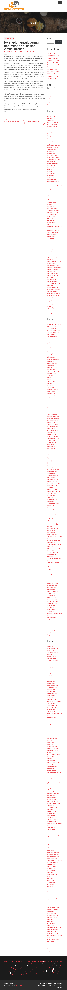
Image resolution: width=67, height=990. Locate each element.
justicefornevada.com (53, 430)
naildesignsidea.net (52, 778)
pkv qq (6, 961)
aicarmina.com (51, 672)
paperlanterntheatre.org (53, 782)
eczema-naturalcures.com (54, 754)
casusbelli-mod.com (52, 723)
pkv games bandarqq (54, 967)
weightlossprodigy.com (53, 387)
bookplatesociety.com (53, 725)
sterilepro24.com (51, 519)
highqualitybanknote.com (53, 847)
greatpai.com (50, 780)
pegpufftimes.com (52, 126)
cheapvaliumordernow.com (54, 544)
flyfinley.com (50, 365)
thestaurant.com (51, 568)
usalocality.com (51, 654)
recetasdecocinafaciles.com (54, 776)
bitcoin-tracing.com (52, 931)
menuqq (23, 971)
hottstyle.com (50, 850)
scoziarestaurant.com (53, 909)
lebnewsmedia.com (52, 727)
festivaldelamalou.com (53, 134)
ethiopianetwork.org (52, 426)
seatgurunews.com (52, 738)
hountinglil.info (51, 369)
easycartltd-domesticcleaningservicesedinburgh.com (54, 949)
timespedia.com (51, 201)
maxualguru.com (51, 393)
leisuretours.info (51, 432)
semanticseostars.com (53, 416)
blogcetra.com (51, 448)
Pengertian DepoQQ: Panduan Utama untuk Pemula (53, 65)
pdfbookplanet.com (52, 460)
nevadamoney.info (52, 254)
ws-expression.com (52, 882)
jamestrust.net (51, 191)
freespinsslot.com (51, 399)
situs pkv (49, 97)
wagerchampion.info (52, 481)
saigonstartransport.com (53, 240)
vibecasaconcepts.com (53, 503)
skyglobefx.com (51, 487)
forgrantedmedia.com (53, 142)
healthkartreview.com (52, 843)
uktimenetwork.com (52, 648)
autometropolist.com (52, 801)
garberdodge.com (51, 138)
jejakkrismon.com (51, 202)
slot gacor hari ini (11, 963)
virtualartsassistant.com (53, 540)
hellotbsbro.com (51, 434)
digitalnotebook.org (52, 391)
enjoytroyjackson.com (53, 817)
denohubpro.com (51, 466)
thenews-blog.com (52, 892)
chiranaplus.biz (51, 263)
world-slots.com (51, 357)
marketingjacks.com (52, 297)
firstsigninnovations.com (53, 136)
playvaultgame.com (52, 625)
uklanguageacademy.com (54, 330)
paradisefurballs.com (52, 401)
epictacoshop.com (52, 246)
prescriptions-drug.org (53, 157)
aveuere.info (50, 403)
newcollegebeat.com (52, 685)
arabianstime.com (52, 797)
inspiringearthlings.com (53, 854)
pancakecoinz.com (52, 363)
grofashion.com (51, 611)
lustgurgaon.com (51, 375)
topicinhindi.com (51, 328)
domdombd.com (51, 587)
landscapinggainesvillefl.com (54, 860)
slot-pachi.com (51, 397)
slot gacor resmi (28, 973)
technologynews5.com (53, 888)
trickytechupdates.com (53, 301)
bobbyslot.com (51, 379)
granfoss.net (50, 277)
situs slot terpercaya (48, 963)
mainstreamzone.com (53, 418)
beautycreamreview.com (53, 803)
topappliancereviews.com (53, 299)
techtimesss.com (51, 149)
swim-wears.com (51, 140)
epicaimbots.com (51, 819)
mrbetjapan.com (51, 216)
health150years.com (52, 155)
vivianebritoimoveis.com (53, 163)
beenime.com (50, 546)
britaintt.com (50, 943)
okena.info (50, 744)
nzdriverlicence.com (52, 874)
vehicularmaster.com (52, 660)
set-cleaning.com (51, 913)
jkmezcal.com (50, 556)
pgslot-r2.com (50, 880)
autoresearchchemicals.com (54, 309)
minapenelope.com (52, 699)
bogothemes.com (51, 707)
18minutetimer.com (52, 414)
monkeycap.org (51, 167)
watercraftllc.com (51, 786)
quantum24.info (51, 505)
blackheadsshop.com (52, 528)
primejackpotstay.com (53, 621)
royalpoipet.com (51, 566)
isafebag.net (50, 177)
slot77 (11, 975)
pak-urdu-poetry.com (52, 446)
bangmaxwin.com (51, 242)
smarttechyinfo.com (52, 389)
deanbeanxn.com (51, 352)
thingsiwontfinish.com (53, 635)
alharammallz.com (52, 792)
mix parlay (43, 969)
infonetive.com (51, 244)
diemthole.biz (50, 204)
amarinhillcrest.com (52, 171)
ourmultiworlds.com (52, 122)
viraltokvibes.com (51, 161)
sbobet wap (21, 963)
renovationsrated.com (53, 907)
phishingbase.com (52, 617)
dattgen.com (50, 809)
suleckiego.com (51, 313)
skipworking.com (51, 195)
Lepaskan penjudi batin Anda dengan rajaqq (35, 122)
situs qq (27, 963)
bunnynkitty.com (51, 234)
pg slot (32, 963)
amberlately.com (51, 668)
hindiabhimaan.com (52, 303)
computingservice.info (53, 438)
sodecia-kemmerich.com (53, 548)
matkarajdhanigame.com (53, 354)
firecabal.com (50, 831)
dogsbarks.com (51, 813)
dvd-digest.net (50, 259)
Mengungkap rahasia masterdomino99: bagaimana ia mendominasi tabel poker (14, 123)
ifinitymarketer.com (52, 597)
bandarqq (49, 99)
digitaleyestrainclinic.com (53, 289)
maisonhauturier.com (52, 862)
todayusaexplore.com (53, 652)
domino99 (11, 961)
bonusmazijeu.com (52, 576)
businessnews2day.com (53, 515)
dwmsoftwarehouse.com (53, 815)
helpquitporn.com (51, 845)
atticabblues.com (51, 799)
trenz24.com (50, 193)
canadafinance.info (52, 252)
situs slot (38, 965)
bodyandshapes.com (52, 933)
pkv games (8, 38)
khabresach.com (51, 305)
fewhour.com (50, 412)
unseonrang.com (51, 444)
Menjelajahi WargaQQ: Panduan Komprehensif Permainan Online (53, 71)
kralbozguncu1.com (52, 858)
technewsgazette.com (53, 210)
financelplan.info (51, 344)
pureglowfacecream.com (53, 212)
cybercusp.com (51, 941)
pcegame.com (51, 878)
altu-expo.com (51, 760)
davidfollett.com (51, 683)
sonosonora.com (51, 729)
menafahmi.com (51, 866)
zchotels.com (50, 884)
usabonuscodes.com (52, 896)
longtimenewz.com (52, 603)
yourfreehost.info (51, 711)
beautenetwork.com (52, 929)
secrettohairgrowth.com (53, 230)
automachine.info (51, 477)
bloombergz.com (51, 179)
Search (49, 38)
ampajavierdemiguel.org (53, 664)
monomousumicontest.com (54, 483)
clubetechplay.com (52, 585)
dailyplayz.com (51, 589)
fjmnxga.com (50, 238)
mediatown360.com (52, 287)
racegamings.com (51, 619)
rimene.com (50, 256)
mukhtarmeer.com (52, 868)
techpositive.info (51, 442)
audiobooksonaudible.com (54, 927)
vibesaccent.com (51, 662)
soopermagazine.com (53, 902)
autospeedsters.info (52, 479)
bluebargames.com (52, 132)
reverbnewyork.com (52, 687)
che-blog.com (50, 361)
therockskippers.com (52, 275)
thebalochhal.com (51, 658)
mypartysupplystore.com (53, 674)
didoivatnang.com (51, 811)
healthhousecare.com (53, 841)
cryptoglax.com (51, 703)
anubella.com (50, 925)
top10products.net (52, 336)
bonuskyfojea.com (52, 578)
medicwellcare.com (52, 511)
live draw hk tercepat (52, 93)
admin (20, 51)
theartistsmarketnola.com (54, 261)
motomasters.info (52, 499)
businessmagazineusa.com (54, 509)
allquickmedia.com (52, 208)
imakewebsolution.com (53, 359)
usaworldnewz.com (52, 650)
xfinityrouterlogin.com (53, 295)
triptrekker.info (51, 495)
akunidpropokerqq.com (53, 746)
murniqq (29, 971)
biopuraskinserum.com (53, 248)
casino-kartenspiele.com (53, 183)
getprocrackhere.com (52, 591)
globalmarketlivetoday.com (54, 835)
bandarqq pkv (19, 961)
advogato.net (50, 175)
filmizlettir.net (50, 120)
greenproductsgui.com (53, 407)
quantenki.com (51, 507)
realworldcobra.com (52, 475)
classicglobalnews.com (53, 939)
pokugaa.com (50, 623)
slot (13, 38)
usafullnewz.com (51, 646)
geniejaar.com (51, 377)
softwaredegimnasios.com (54, 900)
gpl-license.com (51, 837)
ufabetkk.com (50, 206)
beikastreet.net (51, 118)
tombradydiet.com (52, 719)
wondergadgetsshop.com (54, 736)
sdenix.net (49, 169)
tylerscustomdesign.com (53, 145)
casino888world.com (52, 552)
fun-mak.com (50, 550)
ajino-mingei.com (51, 709)
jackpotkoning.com (52, 599)
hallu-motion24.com (52, 273)
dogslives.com (51, 458)
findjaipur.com (51, 678)
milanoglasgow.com (52, 269)
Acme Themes (19, 985)
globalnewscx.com (52, 456)
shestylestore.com (52, 633)
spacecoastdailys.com (53, 904)
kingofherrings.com (52, 214)
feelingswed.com (51, 829)
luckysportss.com (51, 605)
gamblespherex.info (52, 489)
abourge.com (50, 788)
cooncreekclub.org (52, 124)
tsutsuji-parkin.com (52, 766)
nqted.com (50, 872)
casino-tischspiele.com (53, 187)
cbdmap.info (50, 350)
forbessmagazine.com (53, 833)
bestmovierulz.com (52, 693)
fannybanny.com (51, 595)
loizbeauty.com (51, 197)
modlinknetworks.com (53, 601)
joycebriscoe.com (51, 670)
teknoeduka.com (51, 890)
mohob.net (50, 385)
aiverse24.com (51, 923)
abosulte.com (50, 921)
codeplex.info (50, 742)
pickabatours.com (51, 338)
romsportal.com (51, 629)
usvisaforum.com (51, 691)
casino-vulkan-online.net (53, 283)
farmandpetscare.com (53, 436)
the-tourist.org (51, 173)
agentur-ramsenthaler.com (54, 491)
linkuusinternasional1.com (54, 731)
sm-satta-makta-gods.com (54, 898)
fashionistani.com (51, 827)
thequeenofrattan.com (53, 464)
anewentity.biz (51, 218)
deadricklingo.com (52, 485)
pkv (48, 95)
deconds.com (50, 945)
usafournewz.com (52, 656)
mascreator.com (51, 864)
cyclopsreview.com (52, 807)
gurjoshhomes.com (52, 717)
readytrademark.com (52, 905)
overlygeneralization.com (53, 424)
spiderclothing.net (51, 735)
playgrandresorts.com (53, 627)
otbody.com (50, 189)
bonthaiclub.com (51, 721)
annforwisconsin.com (52, 676)
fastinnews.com (51, 593)
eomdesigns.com (51, 493)
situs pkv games (54, 961)
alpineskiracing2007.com (53, 281)
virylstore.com (50, 151)
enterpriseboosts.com (53, 181)
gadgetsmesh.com (52, 428)
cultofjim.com (50, 679)
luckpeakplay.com (51, 607)
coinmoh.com (50, 805)
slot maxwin (39, 963)
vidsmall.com (50, 513)
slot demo (36, 969)
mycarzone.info (51, 501)
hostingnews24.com (52, 848)
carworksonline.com (52, 147)
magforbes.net (51, 165)
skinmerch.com (51, 689)
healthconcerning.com (53, 409)
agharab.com (50, 768)
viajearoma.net (51, 764)
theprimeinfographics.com (54, 542)
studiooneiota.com (52, 471)
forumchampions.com (53, 130)
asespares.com (51, 795)
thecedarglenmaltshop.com (54, 324)
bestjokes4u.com (51, 373)
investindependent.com (53, 856)
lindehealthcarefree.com (53, 332)
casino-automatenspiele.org (54, 185)
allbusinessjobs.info (52, 334)
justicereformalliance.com (54, 701)
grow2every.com (51, 839)
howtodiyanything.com (53, 852)
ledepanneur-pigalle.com (53, 257)
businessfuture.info (52, 346)
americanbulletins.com (53, 793)
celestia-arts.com (51, 128)
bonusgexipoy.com (52, 581)
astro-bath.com (51, 756)
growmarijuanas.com (52, 420)
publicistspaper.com (52, 917)
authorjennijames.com (53, 762)
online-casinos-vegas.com (54, 293)
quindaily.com (50, 919)
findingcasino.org (51, 473)
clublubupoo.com (51, 574)
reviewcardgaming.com (53, 523)
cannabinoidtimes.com (53, 405)
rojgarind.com (50, 411)
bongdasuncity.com (52, 395)
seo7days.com (51, 222)
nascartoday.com (51, 870)
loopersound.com (51, 697)
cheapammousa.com (52, 770)
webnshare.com (51, 422)
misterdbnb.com (51, 554)
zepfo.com (50, 886)
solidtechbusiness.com (53, 521)
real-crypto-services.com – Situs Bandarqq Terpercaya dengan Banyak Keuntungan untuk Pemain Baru (50, 985)
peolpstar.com (51, 144)
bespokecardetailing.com (53, 748)
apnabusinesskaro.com (53, 311)
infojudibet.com (51, 348)
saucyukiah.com (51, 116)
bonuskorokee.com (52, 580)
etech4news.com (51, 821)
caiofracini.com (51, 440)
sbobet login (7, 971)
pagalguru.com (51, 876)
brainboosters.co (51, 666)
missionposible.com (52, 291)
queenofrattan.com (52, 462)
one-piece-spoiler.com (53, 469)
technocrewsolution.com (53, 159)
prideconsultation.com (53, 367)
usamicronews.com (52, 609)
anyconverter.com (52, 199)
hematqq (35, 971)
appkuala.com (50, 220)
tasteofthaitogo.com (52, 232)
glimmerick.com (51, 681)
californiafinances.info (53, 250)
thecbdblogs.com (51, 307)
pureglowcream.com (52, 224)
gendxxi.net (50, 497)
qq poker (49, 971)
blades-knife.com (51, 468)
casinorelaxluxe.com (52, 583)
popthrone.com (51, 356)
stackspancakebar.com (53, 265)
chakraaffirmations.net (53, 371)
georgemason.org (52, 326)
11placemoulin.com (52, 381)
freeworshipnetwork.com (53, 784)
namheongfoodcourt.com (54, 267)
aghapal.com (50, 758)
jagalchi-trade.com (52, 695)
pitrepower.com (51, 285)
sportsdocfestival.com (53, 631)
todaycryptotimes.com (53, 894)
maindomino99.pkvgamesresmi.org (24, 975)
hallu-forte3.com (51, 271)
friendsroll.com (51, 733)
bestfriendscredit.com (53, 750)
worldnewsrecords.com (53, 517)
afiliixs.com (50, 790)
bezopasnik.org (51, 236)
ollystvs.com (50, 454)
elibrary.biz (50, 752)
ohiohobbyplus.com (52, 705)
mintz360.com (51, 383)
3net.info (49, 740)
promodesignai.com (52, 915)
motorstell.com (51, 153)
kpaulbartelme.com (52, 534)
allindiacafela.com (51, 279)
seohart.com (50, 911)
